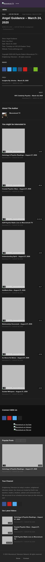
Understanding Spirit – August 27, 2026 (16, 256)
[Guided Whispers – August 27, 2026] (22, 377)
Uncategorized (29, 27)
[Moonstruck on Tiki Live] (22, 430)
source (4, 62)
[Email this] (35, 69)
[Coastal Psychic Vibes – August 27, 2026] (22, 174)
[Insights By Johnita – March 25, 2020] (22, 80)
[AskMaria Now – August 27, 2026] (22, 276)
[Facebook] (10, 116)
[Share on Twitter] (9, 69)
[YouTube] (9, 418)
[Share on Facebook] (4, 69)
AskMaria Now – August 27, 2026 (13, 290)
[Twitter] (13, 116)
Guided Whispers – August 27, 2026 (15, 391)
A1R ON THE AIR (19, 27)
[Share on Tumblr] (20, 69)
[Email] (17, 116)
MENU (5, 9)
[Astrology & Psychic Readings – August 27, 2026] (22, 141)
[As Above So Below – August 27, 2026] (22, 343)
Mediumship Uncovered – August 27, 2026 (17, 324)
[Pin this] (25, 69)
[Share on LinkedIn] (15, 69)
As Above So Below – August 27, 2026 (15, 358)
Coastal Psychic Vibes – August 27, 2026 (16, 189)
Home (18, 558)
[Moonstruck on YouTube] (22, 424)
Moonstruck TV (14, 113)
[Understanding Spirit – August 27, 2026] (22, 242)
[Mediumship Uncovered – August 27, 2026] (22, 309)
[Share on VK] (30, 69)
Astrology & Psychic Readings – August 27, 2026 (19, 155)
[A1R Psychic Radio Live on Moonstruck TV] (22, 208)
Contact (26, 558)
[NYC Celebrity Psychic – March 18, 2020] (22, 95)
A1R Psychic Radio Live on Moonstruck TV (17, 222)
